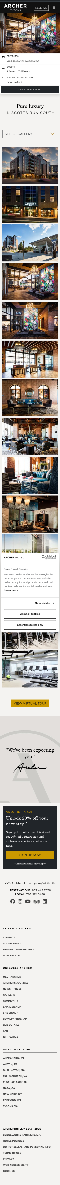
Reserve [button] (41, 8)
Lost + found (12, 955)
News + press (12, 989)
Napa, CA (9, 1088)
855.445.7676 (41, 890)
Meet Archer (12, 976)
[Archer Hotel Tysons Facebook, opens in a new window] (12, 902)
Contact (9, 937)
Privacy (8, 1159)
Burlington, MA (14, 1070)
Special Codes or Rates (20, 77)
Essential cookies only (30, 624)
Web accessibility (15, 1165)
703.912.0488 (35, 894)
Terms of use (12, 1153)
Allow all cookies (30, 613)
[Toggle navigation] (54, 8)
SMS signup (10, 1013)
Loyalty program (15, 1019)
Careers (9, 995)
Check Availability (30, 89)
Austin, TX (10, 1064)
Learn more (11, 590)
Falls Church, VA (15, 1076)
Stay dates (12, 56)
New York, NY (12, 1094)
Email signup (12, 1007)
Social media (12, 943)
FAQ (5, 1031)
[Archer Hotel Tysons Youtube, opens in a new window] (27, 902)
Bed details (11, 1025)
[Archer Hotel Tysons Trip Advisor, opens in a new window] (37, 902)
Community (10, 1001)
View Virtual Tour (30, 703)
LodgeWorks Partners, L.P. (22, 1135)
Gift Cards (10, 1037)
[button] (30, 69)
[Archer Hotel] (15, 8)
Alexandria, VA (13, 1058)
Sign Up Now (30, 855)
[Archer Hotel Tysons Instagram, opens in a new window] (20, 902)
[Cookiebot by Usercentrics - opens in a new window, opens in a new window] (42, 557)
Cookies (9, 1171)
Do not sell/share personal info (27, 1147)
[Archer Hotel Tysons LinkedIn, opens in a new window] (45, 902)
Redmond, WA (12, 1100)
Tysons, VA (10, 1106)
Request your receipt (18, 949)
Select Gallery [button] (18, 134)
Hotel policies (13, 1141)
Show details (42, 603)
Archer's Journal (15, 982)
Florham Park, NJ (15, 1082)
